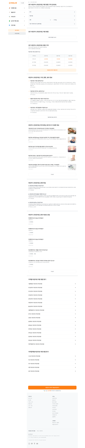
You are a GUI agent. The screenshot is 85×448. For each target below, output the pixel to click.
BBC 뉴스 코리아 (33, 206)
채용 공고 (30, 407)
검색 (23, 3)
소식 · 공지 (30, 405)
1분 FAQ (54, 411)
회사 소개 (30, 398)
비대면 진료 (54, 398)
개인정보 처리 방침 (31, 430)
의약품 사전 (54, 414)
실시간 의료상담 (55, 413)
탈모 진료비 (54, 402)
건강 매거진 (54, 409)
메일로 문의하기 (55, 424)
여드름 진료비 (54, 405)
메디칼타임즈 (34, 112)
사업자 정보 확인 (43, 437)
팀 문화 (29, 400)
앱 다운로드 (17, 30)
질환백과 (54, 416)
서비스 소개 (30, 402)
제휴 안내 (30, 403)
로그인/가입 (17, 33)
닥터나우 (33, 87)
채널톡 (58, 422)
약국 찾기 (54, 407)
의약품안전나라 (34, 103)
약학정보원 (32, 189)
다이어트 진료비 (55, 403)
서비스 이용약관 (40, 430)
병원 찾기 (54, 400)
